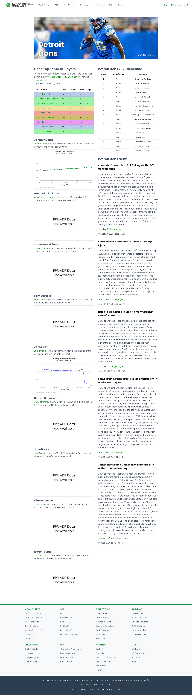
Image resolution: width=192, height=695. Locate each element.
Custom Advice (32, 661)
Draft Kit (99, 649)
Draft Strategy (102, 630)
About (74, 689)
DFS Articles (101, 665)
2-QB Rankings (138, 626)
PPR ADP (64, 613)
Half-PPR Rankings (140, 617)
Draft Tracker (102, 617)
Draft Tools (69, 5)
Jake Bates (45, 122)
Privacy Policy (87, 689)
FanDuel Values (67, 657)
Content (121, 5)
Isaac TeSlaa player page (110, 366)
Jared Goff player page (109, 229)
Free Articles (101, 653)
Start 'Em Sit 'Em (32, 649)
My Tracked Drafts (104, 622)
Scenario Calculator (105, 626)
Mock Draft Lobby (33, 613)
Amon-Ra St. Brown (49, 98)
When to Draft (102, 634)
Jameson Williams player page (113, 538)
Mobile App (30, 638)
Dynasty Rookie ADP (69, 634)
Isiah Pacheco (46, 126)
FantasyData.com (104, 684)
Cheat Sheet (101, 613)
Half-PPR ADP (66, 617)
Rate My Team (31, 634)
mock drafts (40, 80)
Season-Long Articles (106, 657)
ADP (56, 5)
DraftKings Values (68, 653)
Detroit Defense (47, 117)
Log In (186, 5)
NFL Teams (136, 649)
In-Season (98, 5)
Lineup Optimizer (32, 653)
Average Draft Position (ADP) (61, 77)
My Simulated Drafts (34, 630)
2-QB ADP (64, 626)
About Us (136, 657)
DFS (110, 5)
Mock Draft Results (33, 617)
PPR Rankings (138, 613)
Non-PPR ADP (66, 622)
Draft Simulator (32, 626)
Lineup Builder (66, 661)
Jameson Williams (48, 103)
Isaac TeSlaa (46, 131)
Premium (177, 5)
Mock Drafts (43, 5)
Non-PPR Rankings (140, 622)
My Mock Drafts (32, 622)
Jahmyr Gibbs (46, 94)
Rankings (84, 5)
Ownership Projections (70, 649)
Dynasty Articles (103, 661)
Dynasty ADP (66, 630)
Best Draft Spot (103, 638)
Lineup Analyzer (32, 657)
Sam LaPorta (46, 108)
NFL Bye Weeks (138, 653)
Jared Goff (45, 112)
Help (165, 5)
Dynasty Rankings (140, 630)
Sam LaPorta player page (110, 299)
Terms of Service (104, 689)
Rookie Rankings (139, 634)
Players (99, 670)
